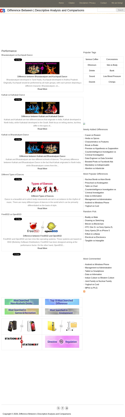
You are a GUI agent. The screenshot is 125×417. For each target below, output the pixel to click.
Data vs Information (93, 196)
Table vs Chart (91, 186)
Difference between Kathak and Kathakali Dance (42, 116)
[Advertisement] (62, 31)
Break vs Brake (91, 145)
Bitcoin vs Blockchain (94, 224)
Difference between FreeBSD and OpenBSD (42, 236)
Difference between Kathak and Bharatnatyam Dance (42, 156)
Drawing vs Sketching (94, 220)
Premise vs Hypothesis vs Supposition (101, 148)
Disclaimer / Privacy (87, 3)
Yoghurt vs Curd (92, 206)
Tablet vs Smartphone (94, 271)
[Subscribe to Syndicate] (84, 292)
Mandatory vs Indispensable (97, 165)
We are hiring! (117, 3)
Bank (112, 71)
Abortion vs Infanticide (94, 168)
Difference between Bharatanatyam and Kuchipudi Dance (42, 77)
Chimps (112, 82)
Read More (42, 89)
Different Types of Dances (42, 196)
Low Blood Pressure (112, 76)
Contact (103, 3)
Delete (92, 71)
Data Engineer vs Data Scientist (99, 158)
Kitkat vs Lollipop (92, 234)
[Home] (2, 10)
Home (61, 3)
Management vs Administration (98, 199)
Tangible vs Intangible (94, 241)
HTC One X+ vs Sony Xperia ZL (99, 227)
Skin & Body (112, 65)
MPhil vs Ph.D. (91, 288)
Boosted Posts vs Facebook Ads (99, 162)
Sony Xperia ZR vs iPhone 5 (97, 231)
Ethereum (92, 65)
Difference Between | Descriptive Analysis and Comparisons (45, 10)
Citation (72, 3)
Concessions (112, 59)
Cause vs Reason (93, 135)
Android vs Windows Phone (97, 203)
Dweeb (92, 82)
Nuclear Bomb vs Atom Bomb (97, 179)
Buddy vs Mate (91, 217)
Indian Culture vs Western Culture (99, 278)
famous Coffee (92, 59)
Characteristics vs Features (97, 142)
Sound (92, 76)
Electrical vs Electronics (95, 237)
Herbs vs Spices (92, 138)
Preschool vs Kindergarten (96, 183)
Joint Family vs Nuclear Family (98, 281)
